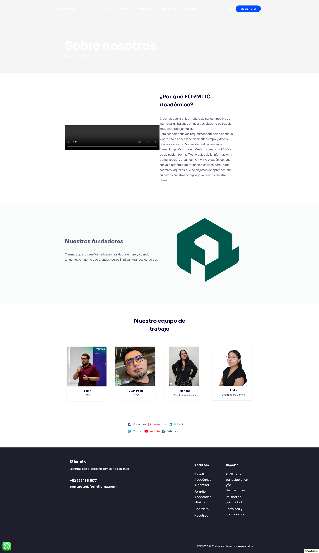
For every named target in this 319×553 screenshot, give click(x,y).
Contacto (201, 509)
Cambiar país (167, 9)
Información (144, 9)
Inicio (110, 9)
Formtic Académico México (203, 497)
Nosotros (201, 515)
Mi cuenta (189, 9)
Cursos (124, 9)
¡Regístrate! (248, 9)
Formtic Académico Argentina (203, 479)
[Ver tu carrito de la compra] (230, 8)
